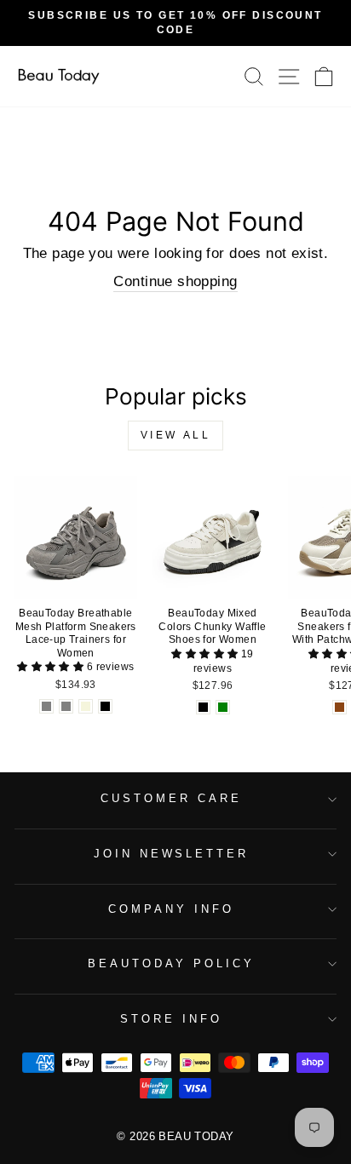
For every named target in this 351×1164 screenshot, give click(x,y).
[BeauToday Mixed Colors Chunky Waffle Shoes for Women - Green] (222, 707)
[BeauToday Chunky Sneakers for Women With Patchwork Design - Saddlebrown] (339, 707)
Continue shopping (175, 281)
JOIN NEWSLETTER (172, 853)
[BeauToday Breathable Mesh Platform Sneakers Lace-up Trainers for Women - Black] (105, 706)
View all (176, 435)
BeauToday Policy (171, 963)
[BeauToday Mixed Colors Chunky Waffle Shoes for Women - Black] (203, 707)
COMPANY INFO (171, 909)
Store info (171, 1018)
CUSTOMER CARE (171, 798)
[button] (52, 667)
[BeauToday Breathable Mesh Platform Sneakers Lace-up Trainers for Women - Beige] (85, 706)
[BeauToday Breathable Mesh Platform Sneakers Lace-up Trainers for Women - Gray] (46, 706)
